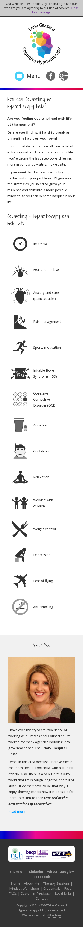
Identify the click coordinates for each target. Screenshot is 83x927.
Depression (41, 555)
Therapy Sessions (56, 883)
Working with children (43, 503)
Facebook (42, 876)
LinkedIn (36, 871)
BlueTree (54, 915)
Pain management (47, 321)
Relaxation (41, 477)
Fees (67, 888)
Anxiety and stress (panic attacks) (47, 295)
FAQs (13, 893)
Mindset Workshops (24, 888)
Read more (16, 811)
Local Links (63, 893)
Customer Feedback (36, 893)
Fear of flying (43, 581)
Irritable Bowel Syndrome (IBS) (45, 373)
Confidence (41, 451)
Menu (34, 75)
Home (15, 883)
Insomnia (40, 243)
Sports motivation (47, 347)
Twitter (51, 871)
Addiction (40, 425)
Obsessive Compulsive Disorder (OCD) (45, 399)
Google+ (66, 871)
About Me (31, 883)
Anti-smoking (43, 606)
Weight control (44, 529)
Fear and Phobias (46, 269)
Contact (42, 898)
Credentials (51, 888)
